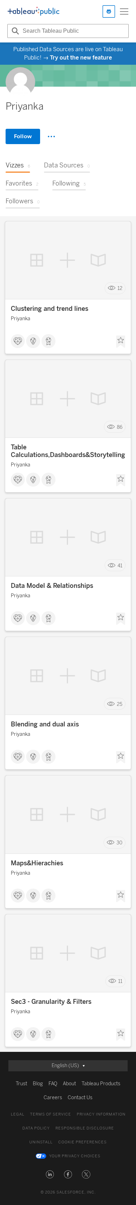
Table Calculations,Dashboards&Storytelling (68, 451)
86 (119, 427)
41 (120, 565)
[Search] (14, 31)
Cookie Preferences (82, 1142)
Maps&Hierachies (37, 863)
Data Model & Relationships (52, 586)
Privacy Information (101, 1114)
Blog (38, 1084)
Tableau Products (101, 1084)
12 (120, 288)
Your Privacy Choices (74, 1156)
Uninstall (41, 1142)
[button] (49, 1174)
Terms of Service (50, 1114)
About (69, 1084)
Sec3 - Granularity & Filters (51, 1002)
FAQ (52, 1084)
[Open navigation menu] (124, 11)
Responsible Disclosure (84, 1128)
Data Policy (36, 1128)
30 (119, 843)
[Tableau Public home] (33, 11)
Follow (23, 136)
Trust (21, 1084)
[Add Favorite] (120, 342)
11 (120, 981)
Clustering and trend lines (49, 309)
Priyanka (20, 319)
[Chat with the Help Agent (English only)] (109, 11)
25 (119, 704)
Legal (17, 1114)
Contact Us (80, 1098)
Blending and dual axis (45, 724)
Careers (53, 1098)
